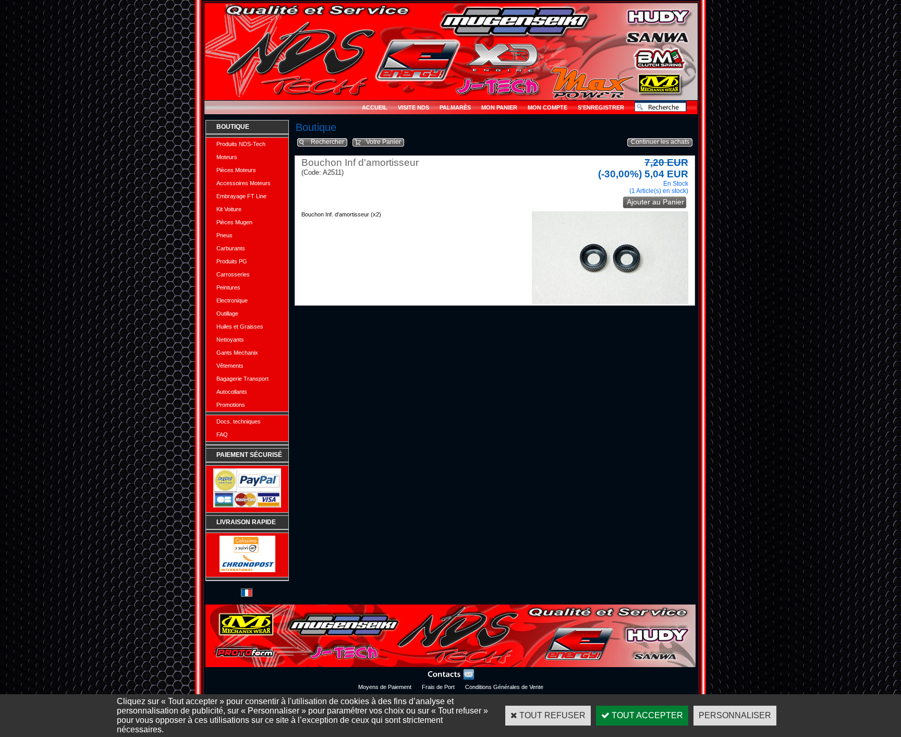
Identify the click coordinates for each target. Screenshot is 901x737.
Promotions (230, 405)
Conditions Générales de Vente (504, 687)
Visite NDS (413, 107)
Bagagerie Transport (242, 379)
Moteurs (226, 157)
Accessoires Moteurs (243, 183)
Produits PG (231, 261)
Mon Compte (547, 107)
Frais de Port (438, 687)
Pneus (224, 235)
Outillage (227, 313)
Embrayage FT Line (241, 196)
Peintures (228, 287)
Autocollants (231, 392)
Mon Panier (499, 107)
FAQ (222, 434)
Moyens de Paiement (384, 687)
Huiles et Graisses (239, 326)
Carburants (230, 248)
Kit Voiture (228, 209)
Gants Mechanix (237, 352)
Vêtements (229, 366)
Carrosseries (233, 274)
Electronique (232, 300)
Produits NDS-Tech (240, 144)
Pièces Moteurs (236, 170)
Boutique (232, 126)
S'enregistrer (601, 107)
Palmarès (455, 107)
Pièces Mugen (234, 222)
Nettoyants (230, 339)
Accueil (374, 107)
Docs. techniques (238, 421)
